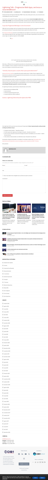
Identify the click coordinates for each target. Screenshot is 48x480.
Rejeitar (42, 477)
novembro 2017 (7, 412)
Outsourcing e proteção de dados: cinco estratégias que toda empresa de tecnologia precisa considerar (8, 216)
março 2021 (6, 317)
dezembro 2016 (7, 432)
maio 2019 (6, 367)
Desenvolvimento (26, 12)
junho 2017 (6, 423)
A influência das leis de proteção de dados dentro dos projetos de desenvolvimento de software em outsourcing (23, 216)
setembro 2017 (7, 418)
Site (3, 170)
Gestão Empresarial (8, 276)
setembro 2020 (7, 323)
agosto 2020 (6, 325)
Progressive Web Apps (8, 32)
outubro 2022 (6, 303)
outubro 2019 (6, 353)
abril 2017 (6, 429)
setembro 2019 (7, 356)
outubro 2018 (6, 381)
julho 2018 (6, 390)
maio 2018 (6, 395)
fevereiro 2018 (7, 404)
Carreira (5, 265)
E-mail (26, 165)
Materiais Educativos (8, 285)
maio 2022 (6, 309)
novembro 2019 (7, 351)
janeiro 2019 (6, 376)
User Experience (7, 296)
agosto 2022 (6, 306)
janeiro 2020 (6, 345)
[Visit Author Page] (6, 150)
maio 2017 (6, 426)
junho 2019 (6, 365)
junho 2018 (6, 393)
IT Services (6, 282)
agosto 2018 (6, 387)
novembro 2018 (7, 379)
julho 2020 (6, 328)
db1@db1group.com (6, 438)
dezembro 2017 (7, 409)
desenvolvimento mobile (8, 73)
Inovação (6, 279)
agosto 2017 (6, 421)
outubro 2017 (6, 415)
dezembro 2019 (7, 348)
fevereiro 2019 (7, 373)
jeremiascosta (18, 12)
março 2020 (6, 339)
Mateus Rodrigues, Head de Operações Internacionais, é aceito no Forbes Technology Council (38, 216)
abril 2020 (6, 337)
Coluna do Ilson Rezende (9, 268)
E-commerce (6, 273)
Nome (3, 165)
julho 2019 (6, 362)
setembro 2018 (7, 384)
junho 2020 (6, 331)
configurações (4, 478)
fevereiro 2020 (7, 342)
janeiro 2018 (6, 407)
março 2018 (6, 401)
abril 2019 (6, 370)
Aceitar (35, 477)
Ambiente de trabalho (8, 262)
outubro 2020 (6, 320)
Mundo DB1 (6, 287)
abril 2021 (6, 314)
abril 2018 (6, 398)
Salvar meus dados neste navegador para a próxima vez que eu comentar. (18, 175)
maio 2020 (6, 334)
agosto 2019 (6, 359)
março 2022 (6, 311)
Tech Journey (33, 12)
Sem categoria (7, 290)
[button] (24, 4)
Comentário (5, 178)
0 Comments (40, 12)
